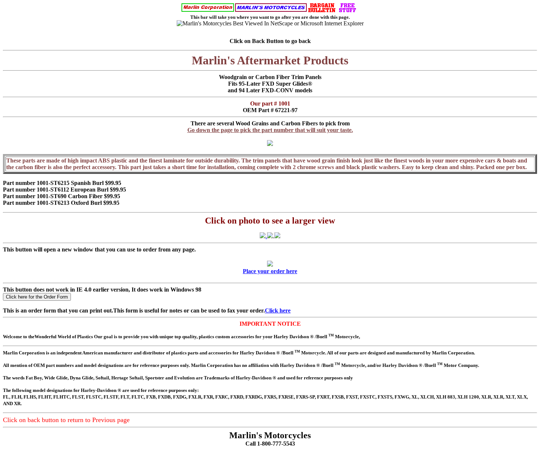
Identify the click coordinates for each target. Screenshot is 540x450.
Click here (278, 310)
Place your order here (270, 271)
